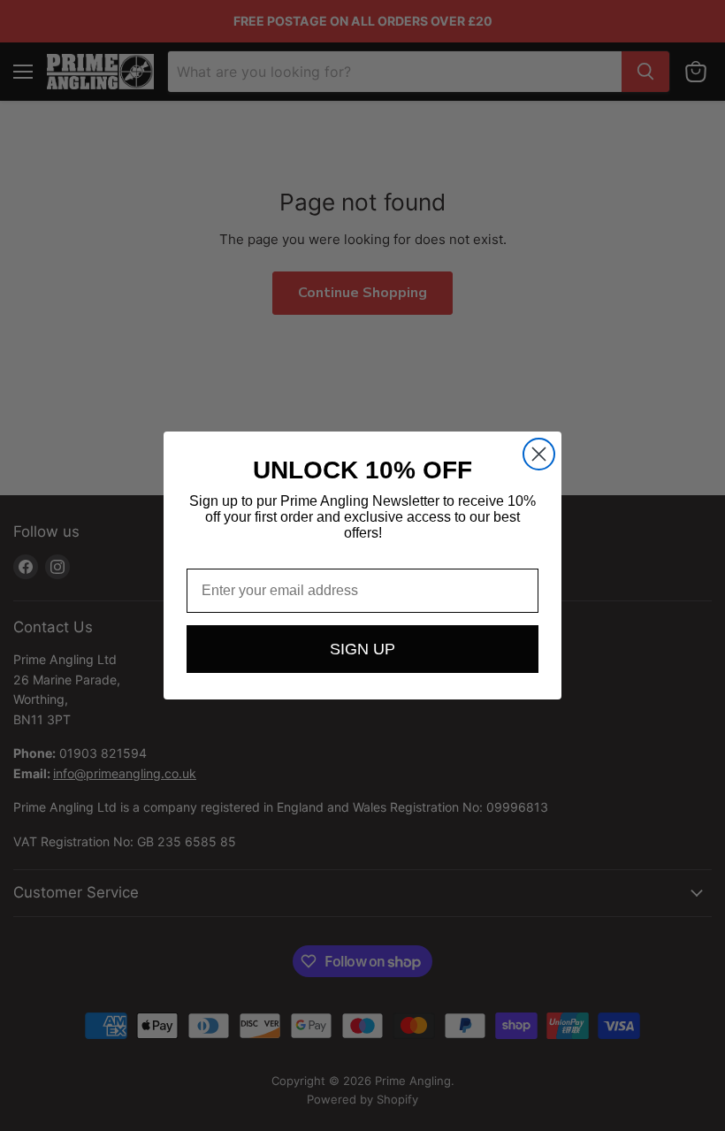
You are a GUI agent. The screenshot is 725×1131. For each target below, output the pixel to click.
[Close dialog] (538, 454)
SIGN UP (362, 649)
